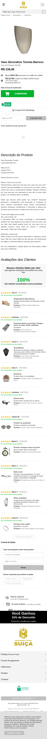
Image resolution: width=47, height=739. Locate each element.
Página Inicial (5, 15)
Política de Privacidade (18, 728)
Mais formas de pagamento (11, 87)
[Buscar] (44, 12)
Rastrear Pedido (14, 654)
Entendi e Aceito (14, 733)
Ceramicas (27, 15)
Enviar (23, 567)
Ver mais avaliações (23, 537)
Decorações (17, 15)
